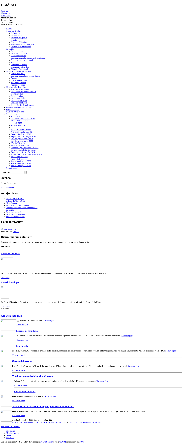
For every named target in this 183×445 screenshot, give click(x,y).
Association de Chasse (20, 89)
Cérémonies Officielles (20, 67)
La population (16, 35)
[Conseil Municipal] (5, 298)
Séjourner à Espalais (19, 42)
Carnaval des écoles (22, 361)
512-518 (43, 422)
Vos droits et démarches (15, 217)
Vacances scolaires (18, 85)
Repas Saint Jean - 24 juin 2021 (23, 136)
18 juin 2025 (16, 116)
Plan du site (10, 431)
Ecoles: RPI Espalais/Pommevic (18, 71)
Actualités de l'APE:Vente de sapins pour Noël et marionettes (43, 406)
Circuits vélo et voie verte (21, 47)
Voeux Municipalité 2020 (21, 161)
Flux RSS (10, 438)
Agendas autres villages (15, 112)
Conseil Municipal (10, 282)
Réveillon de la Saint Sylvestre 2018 (25, 150)
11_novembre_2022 (19, 125)
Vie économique (12, 109)
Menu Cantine (11, 203)
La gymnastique (17, 96)
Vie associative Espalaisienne (17, 87)
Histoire (14, 40)
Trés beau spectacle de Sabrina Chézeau (32, 376)
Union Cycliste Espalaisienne (22, 105)
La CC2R (10, 210)
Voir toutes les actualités (10, 427)
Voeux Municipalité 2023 (21, 163)
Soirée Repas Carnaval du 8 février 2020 (27, 154)
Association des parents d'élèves (23, 92)
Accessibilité (6, 15)
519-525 (50, 422)
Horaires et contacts (18, 56)
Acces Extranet (12, 168)
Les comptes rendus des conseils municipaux (28, 58)
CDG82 (62, 442)
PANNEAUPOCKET (15, 199)
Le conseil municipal (19, 53)
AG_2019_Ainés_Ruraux (21, 130)
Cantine (14, 78)
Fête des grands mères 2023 (22, 141)
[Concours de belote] (7, 269)
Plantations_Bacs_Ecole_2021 (23, 118)
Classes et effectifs (18, 74)
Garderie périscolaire (19, 80)
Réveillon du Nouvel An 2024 (23, 152)
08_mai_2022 (16, 123)
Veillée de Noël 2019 (19, 157)
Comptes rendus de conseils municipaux (21, 208)
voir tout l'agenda (8, 187)
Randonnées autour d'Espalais (22, 44)
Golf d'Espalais (17, 94)
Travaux (14, 62)
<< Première (17, 422)
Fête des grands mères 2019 (22, 139)
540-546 (71, 422)
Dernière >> (96, 422)
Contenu (4, 11)
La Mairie (10, 49)
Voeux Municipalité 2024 (21, 166)
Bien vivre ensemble (19, 65)
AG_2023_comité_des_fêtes (22, 132)
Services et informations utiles (22, 60)
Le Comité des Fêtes (19, 100)
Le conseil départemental (16, 214)
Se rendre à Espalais (19, 38)
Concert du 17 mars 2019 (21, 134)
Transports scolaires (18, 83)
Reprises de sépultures (27, 331)
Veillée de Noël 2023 (19, 159)
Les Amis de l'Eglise (19, 103)
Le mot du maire (17, 51)
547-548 (79, 422)
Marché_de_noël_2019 (20, 145)
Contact (9, 435)
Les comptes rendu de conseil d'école (25, 76)
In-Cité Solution (46, 442)
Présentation (16, 33)
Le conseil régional (13, 212)
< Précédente (27, 422)
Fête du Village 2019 (19, 143)
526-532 (57, 422)
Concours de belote (10, 253)
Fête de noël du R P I (24, 391)
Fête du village (23, 346)
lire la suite (5, 278)
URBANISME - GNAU (16, 201)
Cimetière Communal (19, 69)
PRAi (81, 442)
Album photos (11, 114)
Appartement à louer (11, 315)
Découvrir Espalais (13, 31)
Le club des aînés (18, 98)
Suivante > (87, 422)
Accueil (9, 29)
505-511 (36, 422)
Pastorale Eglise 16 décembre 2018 (24, 148)
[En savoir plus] (49, 320)
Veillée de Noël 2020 (19, 121)
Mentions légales (12, 433)
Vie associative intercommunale (18, 107)
